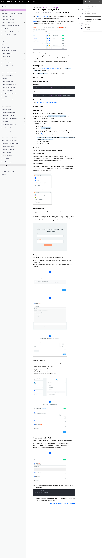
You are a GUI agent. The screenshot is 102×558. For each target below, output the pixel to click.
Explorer (3, 44)
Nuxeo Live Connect (6, 106)
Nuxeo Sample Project (6, 131)
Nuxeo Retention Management (8, 124)
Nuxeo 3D (3, 174)
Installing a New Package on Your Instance (11, 13)
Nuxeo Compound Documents (8, 72)
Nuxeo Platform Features (7, 16)
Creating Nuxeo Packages (7, 19)
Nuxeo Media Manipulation (7, 75)
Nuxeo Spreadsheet (6, 152)
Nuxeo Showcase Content (7, 146)
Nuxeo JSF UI (4, 96)
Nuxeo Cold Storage (6, 69)
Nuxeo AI (3, 59)
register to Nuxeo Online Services (50, 68)
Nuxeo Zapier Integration (7, 165)
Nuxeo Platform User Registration (9, 118)
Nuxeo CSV (4, 78)
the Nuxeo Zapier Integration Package (47, 102)
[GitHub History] (48, 12)
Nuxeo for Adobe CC (6, 53)
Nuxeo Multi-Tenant (6, 109)
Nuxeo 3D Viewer (5, 56)
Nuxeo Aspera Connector (7, 62)
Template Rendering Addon (7, 171)
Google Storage (5, 47)
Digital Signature (5, 38)
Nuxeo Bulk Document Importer (8, 65)
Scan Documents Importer (7, 168)
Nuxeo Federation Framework (8, 84)
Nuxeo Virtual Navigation (7, 161)
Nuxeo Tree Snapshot (6, 155)
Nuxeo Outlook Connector (7, 115)
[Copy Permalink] (53, 12)
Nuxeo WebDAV (5, 158)
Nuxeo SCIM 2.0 (5, 134)
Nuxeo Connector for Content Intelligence (11, 31)
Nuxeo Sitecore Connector (7, 149)
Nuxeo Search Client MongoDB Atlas (10, 143)
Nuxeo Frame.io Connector (7, 90)
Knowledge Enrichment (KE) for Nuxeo (10, 34)
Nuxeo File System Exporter (8, 87)
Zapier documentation (46, 133)
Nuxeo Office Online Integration (8, 112)
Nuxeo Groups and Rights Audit (8, 93)
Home (34, 7)
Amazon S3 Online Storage (7, 22)
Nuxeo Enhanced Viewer (7, 81)
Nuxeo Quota (4, 121)
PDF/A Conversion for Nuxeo (8, 100)
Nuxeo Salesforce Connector (8, 127)
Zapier (35, 21)
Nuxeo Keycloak (5, 103)
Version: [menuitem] (61, 12)
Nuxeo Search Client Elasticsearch (9, 140)
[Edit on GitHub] (51, 12)
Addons (3, 10)
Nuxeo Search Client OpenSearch (9, 137)
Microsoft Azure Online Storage (8, 50)
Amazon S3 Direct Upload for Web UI (10, 25)
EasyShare (4, 41)
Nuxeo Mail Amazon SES (7, 28)
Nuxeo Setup (49, 218)
